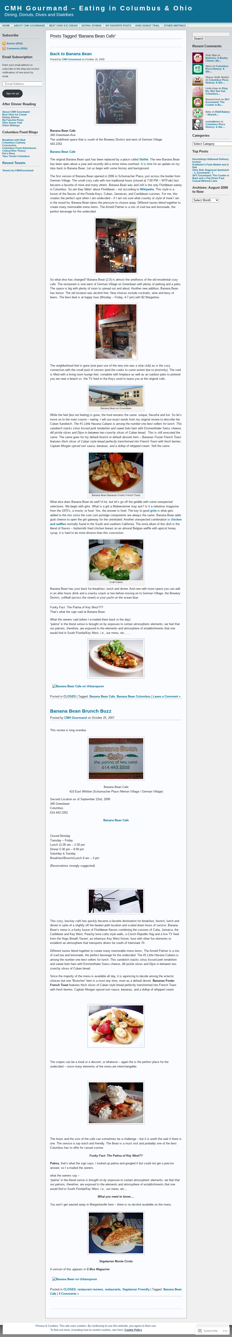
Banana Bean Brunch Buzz (80, 711)
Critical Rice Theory (14, 150)
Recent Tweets (13, 163)
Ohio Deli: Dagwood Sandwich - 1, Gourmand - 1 (210, 171)
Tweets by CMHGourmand (18, 170)
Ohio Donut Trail (147, 25)
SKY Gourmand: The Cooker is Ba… (217, 102)
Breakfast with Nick (13, 139)
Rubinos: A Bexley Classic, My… (216, 59)
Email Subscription (17, 57)
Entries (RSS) (15, 43)
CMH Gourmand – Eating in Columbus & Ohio (99, 8)
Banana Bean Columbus (133, 696)
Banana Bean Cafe (62, 151)
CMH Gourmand (71, 59)
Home (6, 25)
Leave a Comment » (167, 696)
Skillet (143, 159)
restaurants (113, 1289)
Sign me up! (12, 93)
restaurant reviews (90, 1289)
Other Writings (175, 25)
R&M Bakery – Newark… (217, 113)
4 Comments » (69, 1293)
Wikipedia (147, 189)
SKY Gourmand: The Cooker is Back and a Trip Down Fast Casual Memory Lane (210, 178)
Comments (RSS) (17, 48)
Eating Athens (92, 25)
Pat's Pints (8, 153)
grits (153, 510)
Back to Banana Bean (71, 54)
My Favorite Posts (118, 25)
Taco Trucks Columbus (16, 156)
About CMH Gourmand (29, 25)
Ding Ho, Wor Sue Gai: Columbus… (216, 91)
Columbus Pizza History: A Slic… (216, 69)
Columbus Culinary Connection (13, 144)
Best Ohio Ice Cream (63, 25)
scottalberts (212, 121)
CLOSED (69, 696)
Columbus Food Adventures (19, 148)
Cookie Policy (133, 1330)
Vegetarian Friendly (136, 1289)
